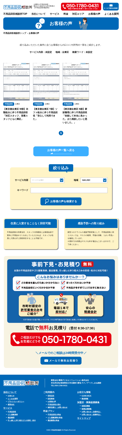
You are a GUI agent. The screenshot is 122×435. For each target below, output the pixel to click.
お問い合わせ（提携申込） (91, 414)
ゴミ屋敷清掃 (13, 414)
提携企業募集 (87, 409)
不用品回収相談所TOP (15, 14)
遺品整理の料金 (53, 420)
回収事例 (51, 399)
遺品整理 (11, 417)
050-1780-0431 (61, 386)
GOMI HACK (86, 396)
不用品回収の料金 (54, 414)
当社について (38, 14)
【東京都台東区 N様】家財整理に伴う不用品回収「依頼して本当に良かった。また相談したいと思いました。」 (75, 115)
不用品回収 (9, 104)
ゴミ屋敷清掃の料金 (55, 417)
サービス (7, 408)
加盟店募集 (86, 406)
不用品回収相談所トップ (14, 33)
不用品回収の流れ (54, 404)
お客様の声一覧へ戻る (61, 150)
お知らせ (11, 396)
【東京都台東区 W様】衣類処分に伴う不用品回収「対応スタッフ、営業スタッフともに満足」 (15, 114)
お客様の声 (94, 14)
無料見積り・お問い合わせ (57, 407)
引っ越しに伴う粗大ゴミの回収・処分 (22, 420)
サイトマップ (84, 418)
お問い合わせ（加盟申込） (91, 412)
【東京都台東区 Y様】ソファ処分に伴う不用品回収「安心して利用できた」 (45, 114)
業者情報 (85, 399)
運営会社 (11, 404)
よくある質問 (111, 14)
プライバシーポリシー (16, 401)
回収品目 (51, 396)
